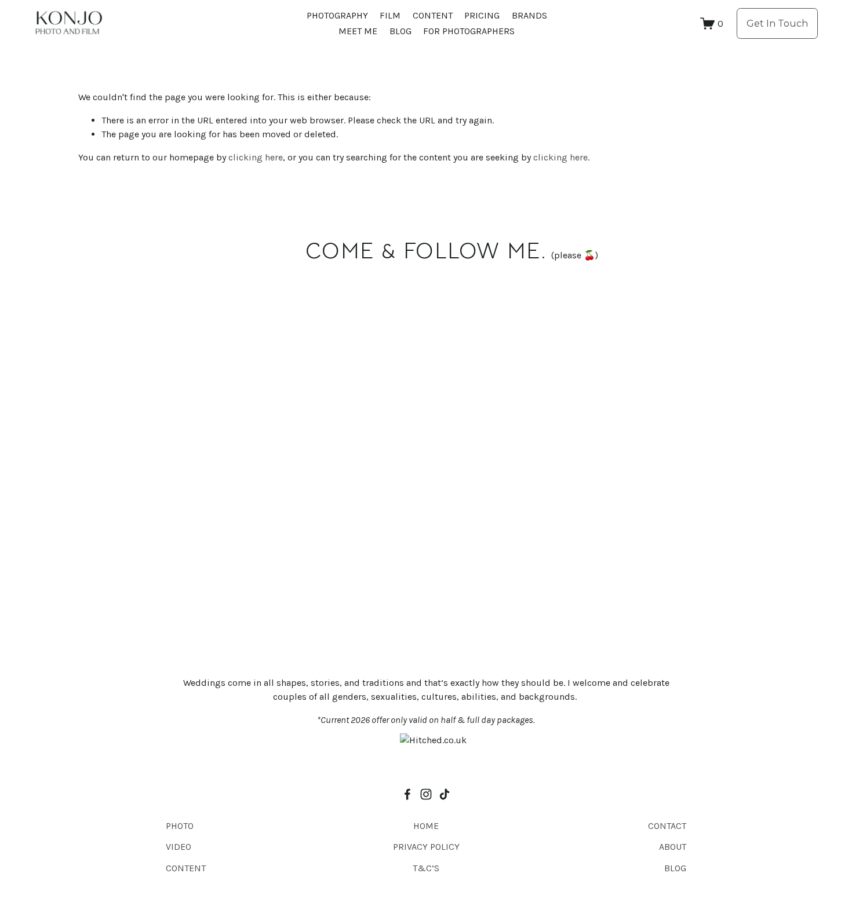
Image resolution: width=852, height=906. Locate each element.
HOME (426, 825)
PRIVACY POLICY (426, 846)
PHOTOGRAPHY (337, 15)
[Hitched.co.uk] (433, 740)
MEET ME (357, 30)
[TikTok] (444, 794)
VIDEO (178, 846)
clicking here (255, 157)
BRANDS (529, 15)
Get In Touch (777, 23)
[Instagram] (426, 794)
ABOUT (672, 846)
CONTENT (433, 15)
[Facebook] (407, 794)
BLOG (400, 30)
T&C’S (426, 868)
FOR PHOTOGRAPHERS (469, 30)
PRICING (482, 15)
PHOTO (180, 825)
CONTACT (667, 825)
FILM (390, 15)
